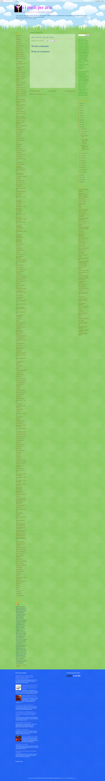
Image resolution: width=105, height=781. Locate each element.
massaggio (18, 396)
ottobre (83, 133)
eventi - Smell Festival (21, 312)
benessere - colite (19, 87)
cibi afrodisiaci (19, 140)
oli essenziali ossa (19, 436)
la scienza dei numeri (20, 380)
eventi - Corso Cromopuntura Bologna (21, 291)
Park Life (18, 448)
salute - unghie (19, 563)
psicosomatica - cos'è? (20, 470)
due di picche (19, 244)
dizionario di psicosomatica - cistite (20, 213)
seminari (18, 573)
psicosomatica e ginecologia (19, 488)
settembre (83, 153)
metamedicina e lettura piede (21, 406)
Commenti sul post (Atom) (40, 94)
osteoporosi (18, 446)
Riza (79, 324)
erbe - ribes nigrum (20, 269)
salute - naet (18, 559)
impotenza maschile (20, 353)
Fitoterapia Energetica (83, 196)
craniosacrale (19, 162)
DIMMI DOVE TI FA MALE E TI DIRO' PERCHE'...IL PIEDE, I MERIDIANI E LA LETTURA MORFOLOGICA (25, 677)
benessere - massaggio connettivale (20, 105)
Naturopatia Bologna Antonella (82, 327)
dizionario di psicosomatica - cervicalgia (19, 209)
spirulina (18, 583)
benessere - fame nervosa (21, 96)
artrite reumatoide (20, 56)
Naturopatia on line (82, 265)
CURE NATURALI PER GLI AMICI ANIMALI (83, 227)
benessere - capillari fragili (20, 79)
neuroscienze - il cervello (21, 413)
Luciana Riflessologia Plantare (82, 334)
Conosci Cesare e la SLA (83, 270)
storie (17, 585)
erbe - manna (19, 267)
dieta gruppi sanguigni (21, 188)
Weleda (79, 316)
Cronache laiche (81, 213)
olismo (17, 442)
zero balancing (19, 595)
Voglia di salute (81, 244)
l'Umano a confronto (82, 221)
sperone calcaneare (20, 581)
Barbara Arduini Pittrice (83, 318)
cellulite (17, 136)
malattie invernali (20, 392)
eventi (17, 283)
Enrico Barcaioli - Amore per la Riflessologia (82, 235)
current (17, 178)
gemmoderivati (19, 338)
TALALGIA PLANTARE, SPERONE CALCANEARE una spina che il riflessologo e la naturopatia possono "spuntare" (30, 687)
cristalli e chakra (19, 164)
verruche (18, 593)
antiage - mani (19, 52)
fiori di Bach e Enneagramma (19, 331)
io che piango (19, 372)
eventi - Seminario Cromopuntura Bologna (21, 308)
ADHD (17, 39)
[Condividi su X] (53, 41)
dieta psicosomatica (20, 191)
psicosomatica (19, 468)
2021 (81, 108)
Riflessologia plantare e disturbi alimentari (21, 534)
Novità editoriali (19, 421)
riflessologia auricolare (21, 517)
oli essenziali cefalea (20, 432)
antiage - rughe (19, 54)
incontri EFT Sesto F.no (21, 358)
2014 (81, 124)
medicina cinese (19, 398)
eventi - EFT (18, 295)
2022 (81, 106)
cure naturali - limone (20, 176)
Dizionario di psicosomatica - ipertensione (19, 236)
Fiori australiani (19, 323)
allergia (17, 47)
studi (17, 587)
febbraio (83, 169)
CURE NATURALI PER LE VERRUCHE (24, 705)
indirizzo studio (19, 361)
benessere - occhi (19, 111)
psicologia (18, 459)
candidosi (18, 134)
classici (17, 146)
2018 (81, 115)
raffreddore (18, 507)
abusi (17, 37)
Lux (18, 604)
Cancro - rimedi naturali (83, 307)
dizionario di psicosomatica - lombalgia (19, 240)
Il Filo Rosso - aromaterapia (81, 231)
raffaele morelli (19, 505)
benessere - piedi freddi (21, 113)
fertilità (17, 318)
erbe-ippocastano (19, 279)
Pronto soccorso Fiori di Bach (83, 258)
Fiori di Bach (81, 320)
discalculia (18, 193)
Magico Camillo (81, 284)
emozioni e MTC (19, 250)
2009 (81, 182)
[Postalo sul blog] (51, 41)
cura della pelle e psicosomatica (19, 173)
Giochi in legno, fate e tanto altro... (83, 239)
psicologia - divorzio (20, 461)
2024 (81, 103)
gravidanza (18, 345)
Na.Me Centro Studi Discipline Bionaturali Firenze (83, 300)
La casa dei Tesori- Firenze (82, 267)
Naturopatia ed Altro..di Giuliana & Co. (83, 219)
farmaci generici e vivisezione (20, 316)
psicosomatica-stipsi (20, 494)
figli (17, 321)
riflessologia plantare (20, 520)
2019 (81, 113)
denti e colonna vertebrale (19, 185)
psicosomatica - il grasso (21, 477)
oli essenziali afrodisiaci (21, 428)
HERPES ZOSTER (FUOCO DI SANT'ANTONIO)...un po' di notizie (30, 696)
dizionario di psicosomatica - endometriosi (19, 227)
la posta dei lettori (20, 378)
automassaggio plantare (21, 63)
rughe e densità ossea (20, 549)
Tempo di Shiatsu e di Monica (82, 255)
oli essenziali (18, 423)
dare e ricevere (19, 182)
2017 (81, 117)
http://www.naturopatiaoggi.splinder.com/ (83, 248)
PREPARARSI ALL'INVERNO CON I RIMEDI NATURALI (26, 752)
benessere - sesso (19, 120)
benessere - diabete (20, 89)
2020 (81, 110)
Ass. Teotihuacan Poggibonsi (81, 281)
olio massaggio (19, 440)
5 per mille (18, 35)
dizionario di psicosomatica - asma (20, 205)
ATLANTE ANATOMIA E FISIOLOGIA (83, 278)
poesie (17, 454)
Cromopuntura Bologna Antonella (83, 330)
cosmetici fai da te (20, 154)
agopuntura (18, 43)
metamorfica (18, 409)
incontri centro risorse (20, 355)
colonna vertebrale (20, 150)
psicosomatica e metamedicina (19, 491)
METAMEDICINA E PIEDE (22, 744)
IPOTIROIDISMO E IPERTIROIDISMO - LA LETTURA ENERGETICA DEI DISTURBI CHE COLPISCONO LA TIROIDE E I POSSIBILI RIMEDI (26, 714)
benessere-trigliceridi (20, 125)
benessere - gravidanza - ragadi (21, 101)
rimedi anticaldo (19, 541)
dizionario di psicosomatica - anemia (21, 196)
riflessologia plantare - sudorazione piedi (21, 531)
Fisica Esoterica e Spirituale (82, 224)
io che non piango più (20, 370)
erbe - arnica (18, 254)
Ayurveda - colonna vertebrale (20, 67)
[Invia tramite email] (50, 41)
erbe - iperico (19, 265)
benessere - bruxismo (20, 76)
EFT (17, 246)
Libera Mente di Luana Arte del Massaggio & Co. (83, 293)
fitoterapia (18, 333)
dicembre (83, 129)
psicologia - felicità (20, 463)
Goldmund (64, 778)
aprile (82, 165)
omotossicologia (19, 444)
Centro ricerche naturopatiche (81, 252)
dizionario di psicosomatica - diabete (21, 221)
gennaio (83, 172)
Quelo (17, 496)
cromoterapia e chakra (20, 169)
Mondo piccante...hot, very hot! (82, 273)
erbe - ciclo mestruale (20, 259)
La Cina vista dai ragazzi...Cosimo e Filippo (82, 204)
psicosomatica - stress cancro (20, 484)
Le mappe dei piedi (82, 201)
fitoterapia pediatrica (20, 336)
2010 (81, 179)
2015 (81, 122)
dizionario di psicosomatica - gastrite (21, 230)
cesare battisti (19, 138)
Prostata (17, 457)
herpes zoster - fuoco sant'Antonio (20, 348)
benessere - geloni (20, 99)
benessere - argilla (20, 74)
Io (16, 368)
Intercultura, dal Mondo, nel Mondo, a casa (83, 262)
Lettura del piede (19, 382)
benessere (18, 70)
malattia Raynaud (19, 390)
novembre (83, 131)
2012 (81, 175)
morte (17, 411)
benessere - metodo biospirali (20, 108)
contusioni (18, 152)
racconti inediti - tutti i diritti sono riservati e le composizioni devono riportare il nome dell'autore (21, 500)
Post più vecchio (70, 91)
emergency (18, 248)
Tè (16, 589)
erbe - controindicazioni (21, 262)
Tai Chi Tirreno (81, 296)
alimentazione (19, 45)
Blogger (74, 778)
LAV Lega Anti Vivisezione (81, 215)
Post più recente (35, 91)
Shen (17, 575)
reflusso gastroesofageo (21, 509)
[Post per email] (47, 40)
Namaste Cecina (81, 286)
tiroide (17, 591)
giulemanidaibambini (82, 322)
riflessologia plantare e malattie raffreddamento (21, 537)
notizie (17, 419)
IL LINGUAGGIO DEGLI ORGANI (23, 722)
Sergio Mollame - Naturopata (82, 304)
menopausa (18, 404)
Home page (52, 91)
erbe (17, 252)
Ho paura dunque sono (84, 136)
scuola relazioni (19, 571)
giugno (82, 160)
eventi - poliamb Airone (21, 304)
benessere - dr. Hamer (20, 91)
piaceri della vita (19, 450)
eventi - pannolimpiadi (21, 300)
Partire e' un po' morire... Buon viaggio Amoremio (84, 141)
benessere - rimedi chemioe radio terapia (20, 117)
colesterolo (18, 148)
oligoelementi (19, 438)
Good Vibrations (81, 199)
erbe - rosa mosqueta (20, 277)
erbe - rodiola (19, 274)
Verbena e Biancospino (83, 275)
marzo (82, 167)
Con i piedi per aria (34, 7)
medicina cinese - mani (21, 400)
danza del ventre (19, 180)
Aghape (17, 41)
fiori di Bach (18, 325)
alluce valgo (18, 50)
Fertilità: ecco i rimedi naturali (22, 729)
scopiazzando (19, 569)
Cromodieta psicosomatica (19, 167)
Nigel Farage (19, 416)
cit (16, 142)
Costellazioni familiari (21, 159)
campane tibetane (19, 129)
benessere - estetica (20, 93)
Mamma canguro (81, 242)
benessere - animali (20, 72)
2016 (81, 120)
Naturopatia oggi (81, 246)
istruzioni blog (19, 374)
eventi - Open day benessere (20, 298)
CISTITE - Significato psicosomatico (30, 736)
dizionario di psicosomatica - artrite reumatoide (20, 202)
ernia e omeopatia (20, 281)
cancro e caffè (19, 132)
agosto (82, 155)
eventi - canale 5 (19, 285)
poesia (17, 452)
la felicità (18, 376)
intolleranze (18, 366)
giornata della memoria (21, 340)
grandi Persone (19, 343)
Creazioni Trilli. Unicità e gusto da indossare (83, 210)
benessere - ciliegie (20, 82)
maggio (83, 162)
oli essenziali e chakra (20, 434)
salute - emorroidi (20, 551)
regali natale (18, 513)
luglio (82, 158)
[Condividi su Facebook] (54, 41)
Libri (17, 388)
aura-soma (18, 61)
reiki (17, 515)
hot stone (18, 351)
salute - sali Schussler (20, 561)
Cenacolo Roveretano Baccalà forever (82, 313)
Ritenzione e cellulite (20, 547)
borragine (18, 127)
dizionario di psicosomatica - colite (20, 218)
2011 (81, 177)
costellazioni (18, 156)
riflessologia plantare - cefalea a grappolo (21, 524)
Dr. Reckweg (81, 311)
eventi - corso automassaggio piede (20, 288)
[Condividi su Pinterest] (55, 41)
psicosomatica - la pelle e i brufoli (21, 481)
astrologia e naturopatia (21, 58)
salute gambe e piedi (20, 565)
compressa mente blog (83, 189)
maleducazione (19, 394)
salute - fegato (19, 553)
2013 (81, 127)
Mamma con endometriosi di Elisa (82, 194)
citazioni (18, 144)
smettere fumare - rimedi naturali (21, 578)
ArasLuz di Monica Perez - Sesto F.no (83, 289)
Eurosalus (80, 309)
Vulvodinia (80, 191)
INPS (17, 363)
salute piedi (18, 567)
